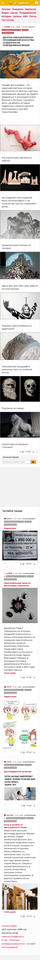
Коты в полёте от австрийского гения (15, 826)
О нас (5, 940)
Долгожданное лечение (17, 771)
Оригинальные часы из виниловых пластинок (17, 584)
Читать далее (10, 673)
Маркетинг (10, 528)
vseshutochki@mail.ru (13, 936)
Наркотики (10, 696)
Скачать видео (9, 926)
